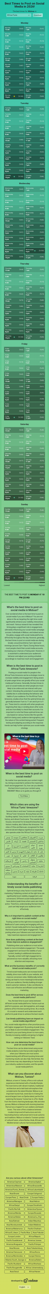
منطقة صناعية (7, 871)
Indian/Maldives (34, 1225)
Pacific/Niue (25, 1233)
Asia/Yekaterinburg (34, 1248)
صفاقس (24, 837)
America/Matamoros (14, 1229)
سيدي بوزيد (41, 846)
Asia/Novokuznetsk (14, 1225)
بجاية (33, 866)
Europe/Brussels (34, 1213)
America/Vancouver (14, 1252)
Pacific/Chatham (34, 1229)
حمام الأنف (33, 846)
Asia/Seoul (14, 1272)
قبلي (24, 856)
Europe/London (14, 1236)
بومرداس (16, 866)
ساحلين (41, 841)
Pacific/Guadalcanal (14, 1240)
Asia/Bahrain (14, 1221)
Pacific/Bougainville (14, 1268)
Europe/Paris (11, 1197)
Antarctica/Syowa (34, 1209)
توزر (8, 856)
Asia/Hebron (35, 1201)
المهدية (21, 852)
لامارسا (41, 866)
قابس (8, 841)
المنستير (32, 841)
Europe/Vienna (35, 1256)
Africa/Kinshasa (34, 1264)
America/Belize (14, 1217)
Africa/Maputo (35, 1236)
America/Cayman (14, 1182)
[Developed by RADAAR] (24, 1281)
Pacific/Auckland (14, 1264)
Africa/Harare (34, 1272)
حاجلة (41, 871)
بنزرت (41, 837)
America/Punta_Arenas (14, 1190)
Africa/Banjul (14, 1205)
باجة (35, 852)
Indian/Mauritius (34, 1221)
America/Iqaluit (35, 1182)
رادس (24, 861)
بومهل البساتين (33, 861)
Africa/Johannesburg (34, 1268)
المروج (16, 847)
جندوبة (16, 856)
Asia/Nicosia (14, 1248)
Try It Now (24, 796)
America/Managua (14, 1201)
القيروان (33, 837)
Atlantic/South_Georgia (14, 1260)
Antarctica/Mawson (14, 1186)
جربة (21, 871)
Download (37, 15)
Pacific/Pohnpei (34, 1244)
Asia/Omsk (24, 1197)
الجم (7, 852)
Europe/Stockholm (34, 1205)
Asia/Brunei (14, 1194)
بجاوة (41, 861)
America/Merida (14, 1213)
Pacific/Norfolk (14, 1209)
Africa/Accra (35, 1252)
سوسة (16, 837)
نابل (41, 852)
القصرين (24, 847)
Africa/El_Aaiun (11, 1233)
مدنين (14, 852)
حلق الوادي (16, 861)
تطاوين (40, 856)
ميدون (7, 866)
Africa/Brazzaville (34, 1186)
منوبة (14, 877)
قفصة (24, 841)
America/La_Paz (34, 1217)
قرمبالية (8, 861)
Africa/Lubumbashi (35, 1190)
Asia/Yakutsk (38, 1233)
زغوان (28, 852)
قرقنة (35, 877)
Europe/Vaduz (38, 1197)
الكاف (32, 856)
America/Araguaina (14, 1244)
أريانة (16, 841)
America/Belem (35, 1260)
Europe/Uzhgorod (35, 1194)
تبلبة (27, 871)
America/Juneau (34, 1240)
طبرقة (34, 871)
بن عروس (8, 846)
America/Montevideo (14, 1256)
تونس (8, 837)
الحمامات (25, 866)
